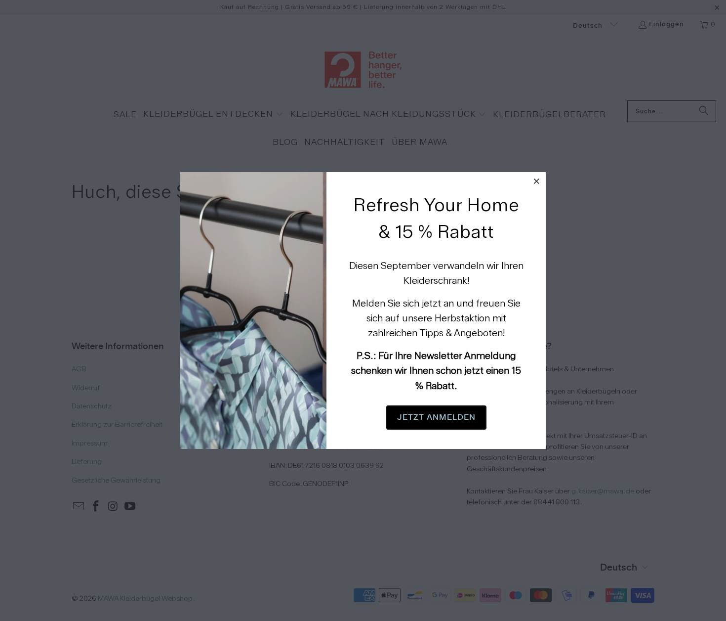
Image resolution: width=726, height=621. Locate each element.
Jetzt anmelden (436, 417)
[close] (537, 181)
